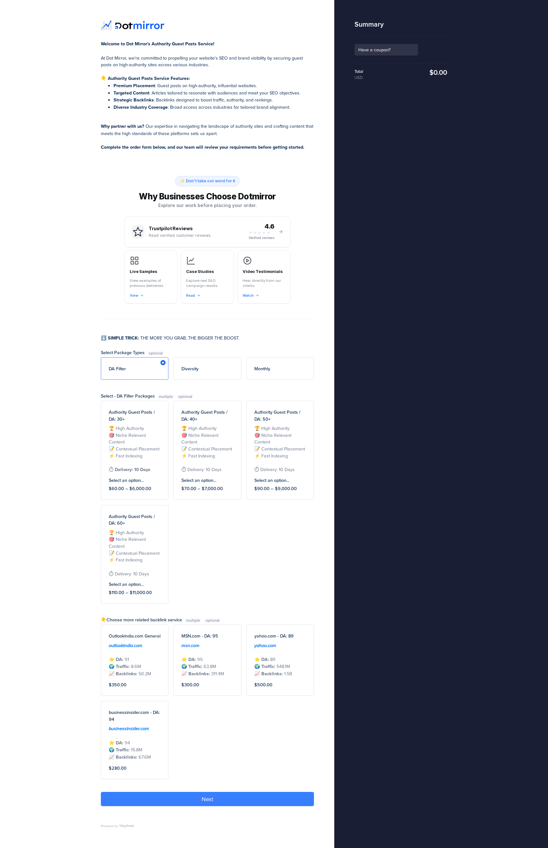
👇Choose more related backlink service (150, 619)
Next (207, 799)
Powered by (109, 826)
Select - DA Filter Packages (137, 395)
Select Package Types (123, 352)
